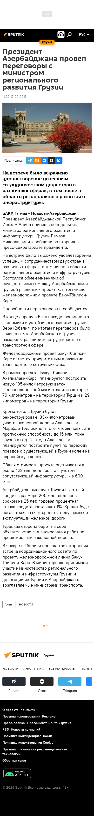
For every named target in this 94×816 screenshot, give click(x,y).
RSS (5, 729)
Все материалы (62, 668)
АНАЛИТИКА (33, 668)
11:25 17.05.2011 (14, 96)
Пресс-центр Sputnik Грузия (49, 723)
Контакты (27, 710)
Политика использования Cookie (28, 742)
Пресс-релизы (13, 723)
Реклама (48, 716)
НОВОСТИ (26, 604)
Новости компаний (25, 729)
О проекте (10, 710)
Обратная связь (14, 760)
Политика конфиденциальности (27, 736)
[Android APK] (17, 774)
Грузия (9, 604)
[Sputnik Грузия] (14, 36)
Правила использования (21, 716)
